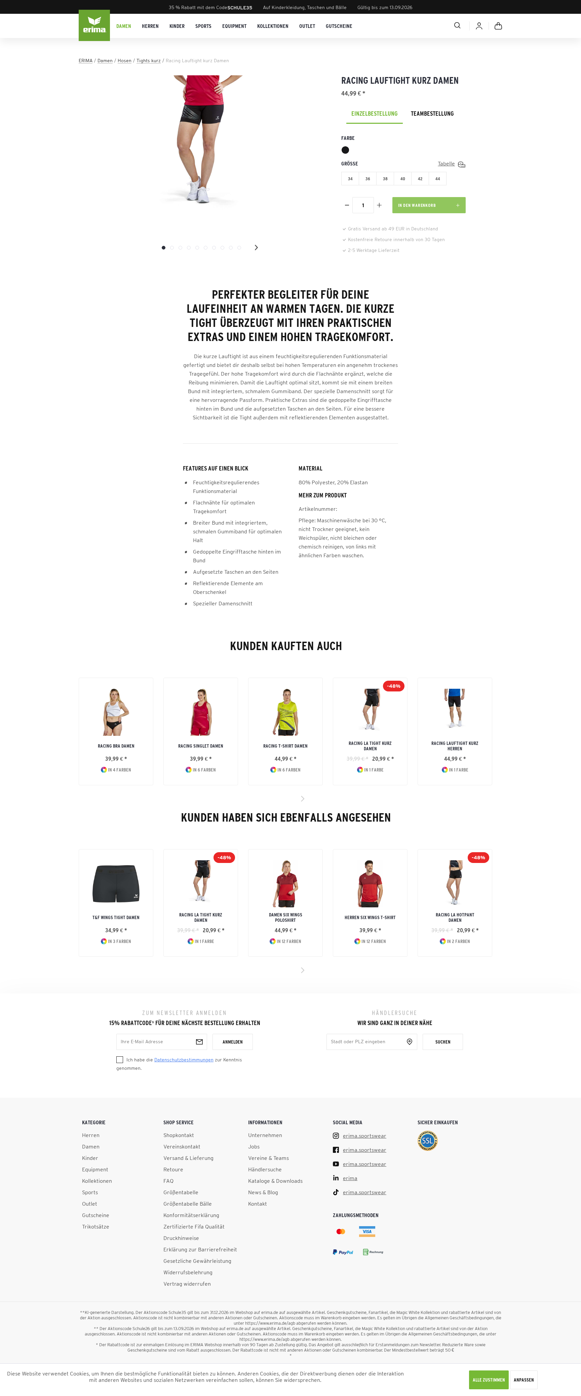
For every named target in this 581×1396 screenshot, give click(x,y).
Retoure (173, 1169)
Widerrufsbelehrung (187, 1272)
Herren (91, 1135)
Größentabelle (180, 1192)
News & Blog (263, 1192)
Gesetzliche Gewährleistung (197, 1261)
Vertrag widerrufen (187, 1284)
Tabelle (446, 163)
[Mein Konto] (479, 26)
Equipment (95, 1169)
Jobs (254, 1146)
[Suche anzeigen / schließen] (433, 25)
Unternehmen (265, 1135)
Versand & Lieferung (188, 1158)
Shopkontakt (178, 1135)
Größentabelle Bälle (187, 1204)
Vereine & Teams (268, 1158)
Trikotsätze (95, 1226)
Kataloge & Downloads (275, 1181)
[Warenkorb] (498, 26)
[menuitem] (124, 26)
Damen (91, 1146)
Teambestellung (432, 113)
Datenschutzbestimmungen (184, 1059)
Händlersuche (265, 1169)
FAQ (168, 1181)
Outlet (89, 1204)
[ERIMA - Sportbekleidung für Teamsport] (95, 26)
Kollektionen (97, 1181)
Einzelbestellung (374, 113)
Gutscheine (95, 1215)
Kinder (90, 1158)
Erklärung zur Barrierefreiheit (200, 1249)
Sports (90, 1192)
